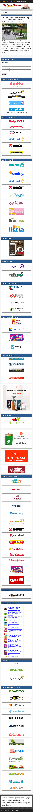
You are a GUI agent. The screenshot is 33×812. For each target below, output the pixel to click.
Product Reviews (12, 22)
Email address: (6, 68)
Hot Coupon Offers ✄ (7, 1)
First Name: (5, 62)
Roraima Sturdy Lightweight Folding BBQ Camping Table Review (15, 19)
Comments (21, 22)
